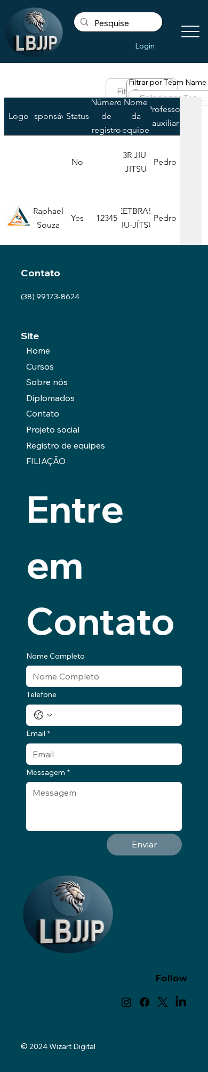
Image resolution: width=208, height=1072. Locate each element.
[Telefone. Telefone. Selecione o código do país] (43, 715)
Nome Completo (55, 656)
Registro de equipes (65, 445)
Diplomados (50, 398)
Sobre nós (47, 382)
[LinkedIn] (180, 1002)
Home (38, 350)
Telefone (41, 694)
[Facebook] (144, 1002)
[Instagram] (126, 1002)
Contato (42, 413)
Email (38, 733)
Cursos (40, 366)
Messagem (48, 772)
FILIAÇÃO (46, 460)
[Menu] (190, 31)
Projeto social (52, 429)
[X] (162, 1002)
